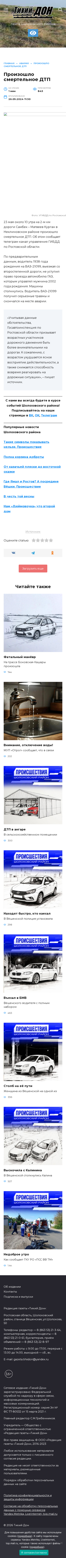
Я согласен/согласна (34, 1552)
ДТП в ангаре (15, 829)
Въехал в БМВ (15, 997)
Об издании (12, 1286)
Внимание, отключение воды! (28, 745)
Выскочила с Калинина (23, 1170)
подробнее (24, 1536)
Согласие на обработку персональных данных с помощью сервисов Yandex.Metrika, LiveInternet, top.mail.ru (31, 1510)
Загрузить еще (33, 568)
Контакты (10, 1291)
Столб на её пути (18, 1086)
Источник (33, 531)
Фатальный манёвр (20, 657)
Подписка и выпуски (18, 1296)
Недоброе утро (16, 1254)
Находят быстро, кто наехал (27, 913)
